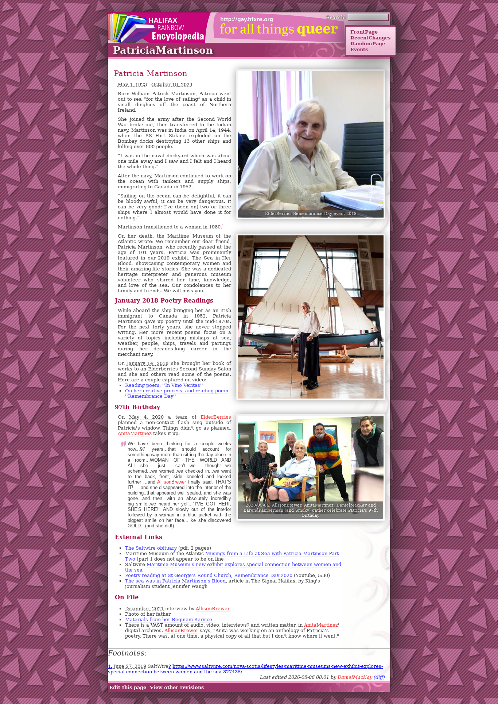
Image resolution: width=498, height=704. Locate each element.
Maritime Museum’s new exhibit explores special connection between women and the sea (233, 567)
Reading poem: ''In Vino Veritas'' (164, 385)
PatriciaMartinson (163, 50)
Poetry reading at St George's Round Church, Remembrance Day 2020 (208, 575)
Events (359, 49)
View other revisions (177, 687)
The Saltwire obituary (151, 548)
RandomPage (367, 43)
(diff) (379, 677)
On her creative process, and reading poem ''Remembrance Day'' (176, 393)
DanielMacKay (355, 677)
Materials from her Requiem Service (168, 619)
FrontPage (364, 32)
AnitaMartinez (135, 433)
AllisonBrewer (171, 482)
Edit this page (127, 687)
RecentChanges (370, 38)
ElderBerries (216, 417)
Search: (336, 17)
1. (110, 666)
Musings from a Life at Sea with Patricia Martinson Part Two (232, 556)
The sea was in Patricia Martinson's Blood (175, 581)
